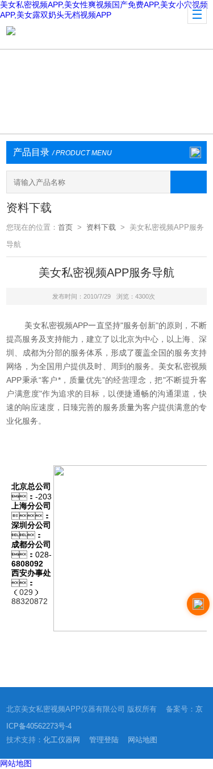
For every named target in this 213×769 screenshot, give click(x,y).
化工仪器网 (61, 739)
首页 (65, 227)
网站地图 (142, 739)
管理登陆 (104, 739)
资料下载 (101, 227)
